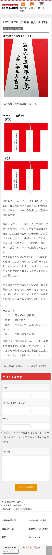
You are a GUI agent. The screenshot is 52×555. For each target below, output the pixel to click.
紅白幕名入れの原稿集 (13, 29)
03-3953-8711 (12, 547)
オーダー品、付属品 (37, 520)
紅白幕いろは (8, 529)
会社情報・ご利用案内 (38, 529)
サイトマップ (34, 537)
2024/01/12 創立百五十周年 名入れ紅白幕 (39, 366)
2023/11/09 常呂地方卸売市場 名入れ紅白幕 (15, 366)
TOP (12, 502)
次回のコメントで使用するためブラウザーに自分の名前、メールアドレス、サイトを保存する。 (25, 437)
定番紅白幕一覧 (9, 520)
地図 (4, 537)
